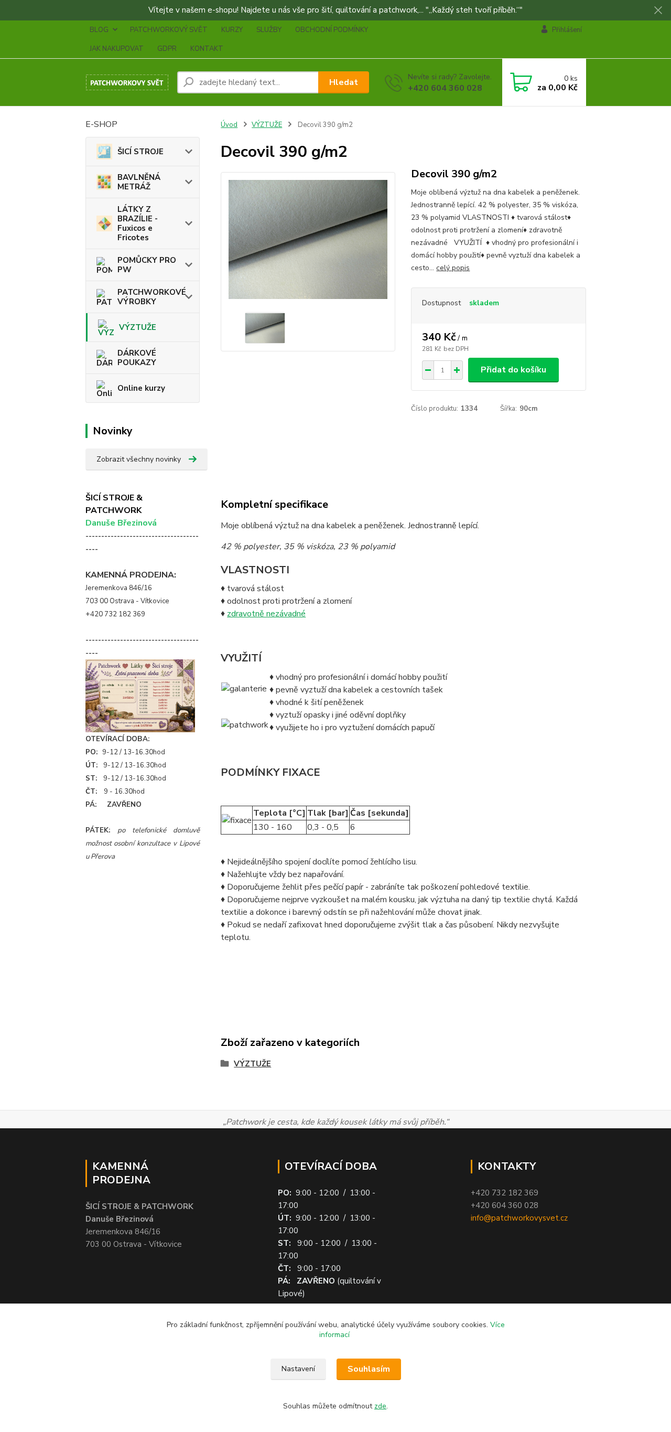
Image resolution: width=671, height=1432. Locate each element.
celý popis (453, 268)
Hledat (343, 82)
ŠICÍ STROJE (140, 151)
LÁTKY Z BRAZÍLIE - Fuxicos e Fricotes (137, 223)
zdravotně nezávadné (266, 613)
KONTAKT (206, 49)
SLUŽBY (269, 30)
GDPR (167, 49)
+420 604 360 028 (445, 88)
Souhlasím (369, 1369)
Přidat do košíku (513, 370)
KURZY (232, 30)
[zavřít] (658, 10)
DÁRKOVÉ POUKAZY (136, 358)
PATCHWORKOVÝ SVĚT (169, 30)
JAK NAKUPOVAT (117, 49)
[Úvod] (127, 82)
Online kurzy (141, 388)
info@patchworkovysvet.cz (519, 1218)
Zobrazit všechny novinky (138, 459)
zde (380, 1406)
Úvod (229, 125)
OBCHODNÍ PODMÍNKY (331, 30)
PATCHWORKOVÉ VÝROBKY (151, 297)
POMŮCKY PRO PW (146, 265)
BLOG (99, 30)
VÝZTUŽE (137, 327)
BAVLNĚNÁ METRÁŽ (138, 182)
